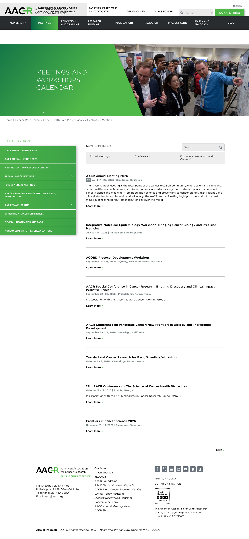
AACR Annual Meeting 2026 (107, 176)
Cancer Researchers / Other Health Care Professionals (49, 120)
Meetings (93, 120)
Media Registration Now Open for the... (124, 529)
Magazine (109, 493)
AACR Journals (104, 472)
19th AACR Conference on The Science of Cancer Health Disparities (136, 386)
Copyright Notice (168, 483)
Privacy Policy (166, 478)
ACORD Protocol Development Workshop (117, 257)
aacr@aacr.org (53, 496)
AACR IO (158, 529)
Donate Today (229, 12)
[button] (71, 176)
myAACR (238, 5)
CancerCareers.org (106, 502)
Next (219, 449)
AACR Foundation (105, 480)
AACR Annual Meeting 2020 (78, 529)
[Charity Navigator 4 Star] (162, 496)
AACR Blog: (118, 489)
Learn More (93, 205)
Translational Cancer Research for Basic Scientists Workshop (131, 357)
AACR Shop (101, 510)
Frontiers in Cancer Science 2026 (111, 421)
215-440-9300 (59, 492)
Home (8, 120)
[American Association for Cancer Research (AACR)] (36, 11)
